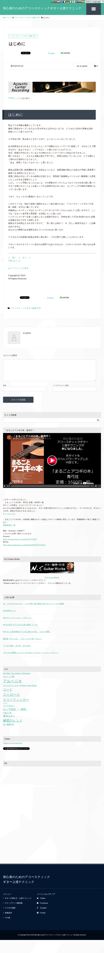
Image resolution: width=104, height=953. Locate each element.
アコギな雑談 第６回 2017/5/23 (17, 646)
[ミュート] (96, 486)
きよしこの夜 (8, 676)
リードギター (8, 706)
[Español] (82, 2)
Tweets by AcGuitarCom (12, 743)
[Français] (64, 2)
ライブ (5, 703)
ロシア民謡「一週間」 (15, 709)
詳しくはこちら (9, 514)
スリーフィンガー (16, 699)
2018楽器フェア (9, 611)
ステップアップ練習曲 (14, 903)
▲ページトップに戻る (18, 268)
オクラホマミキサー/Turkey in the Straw (20, 685)
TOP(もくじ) (14, 98)
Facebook (44, 903)
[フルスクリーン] (99, 486)
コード (7, 689)
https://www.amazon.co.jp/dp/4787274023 (20, 539)
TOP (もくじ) (14, 261)
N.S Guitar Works (52, 577)
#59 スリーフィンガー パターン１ (17, 618)
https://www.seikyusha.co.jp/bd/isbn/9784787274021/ (24, 545)
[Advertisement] (52, 787)
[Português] (76, 2)
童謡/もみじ (9, 716)
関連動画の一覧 (9, 525)
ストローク (11, 694)
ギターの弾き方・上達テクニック (18, 898)
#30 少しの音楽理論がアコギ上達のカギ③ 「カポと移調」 (27, 632)
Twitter (42, 898)
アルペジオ (12, 681)
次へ (24, 258)
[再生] (5, 486)
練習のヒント (13, 720)
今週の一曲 (7, 713)
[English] (61, 2)
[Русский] (79, 2)
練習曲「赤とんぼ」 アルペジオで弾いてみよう (22, 639)
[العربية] (52, 2)
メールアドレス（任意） (61, 385)
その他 (7, 918)
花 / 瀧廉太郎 (8, 724)
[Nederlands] (58, 2)
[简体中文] (55, 2)
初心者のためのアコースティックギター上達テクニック (42, 8)
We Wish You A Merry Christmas (16, 673)
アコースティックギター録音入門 (25, 308)
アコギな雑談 (10, 908)
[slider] (50, 486)
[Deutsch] (67, 2)
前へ (14, 258)
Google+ (43, 908)
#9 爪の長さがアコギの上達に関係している (20, 625)
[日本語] (73, 2)
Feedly (42, 913)
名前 (4, 385)
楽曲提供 (8, 913)
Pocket (51, 53)
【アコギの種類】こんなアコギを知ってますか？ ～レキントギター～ (31, 653)
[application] (52, 460)
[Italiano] (70, 2)
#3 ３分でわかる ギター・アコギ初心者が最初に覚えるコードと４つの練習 (33, 604)
